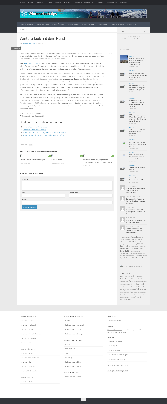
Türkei (127, 255)
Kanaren (132, 241)
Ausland (134, 237)
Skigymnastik (137, 251)
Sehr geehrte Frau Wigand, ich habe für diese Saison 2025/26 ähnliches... (135, 201)
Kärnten (140, 244)
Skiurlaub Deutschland (27, 24)
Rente (136, 248)
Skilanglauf (124, 253)
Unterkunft (131, 255)
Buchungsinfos (113, 346)
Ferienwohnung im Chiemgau (74, 334)
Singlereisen (123, 2)
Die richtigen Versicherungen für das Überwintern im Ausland (45, 135)
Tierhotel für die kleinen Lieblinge (34, 130)
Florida (127, 239)
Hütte (133, 239)
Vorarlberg (68, 357)
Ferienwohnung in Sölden (73, 366)
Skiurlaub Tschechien (117, 24)
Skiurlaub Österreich (58, 24)
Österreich (128, 258)
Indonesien (122, 241)
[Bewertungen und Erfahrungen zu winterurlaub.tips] (131, 266)
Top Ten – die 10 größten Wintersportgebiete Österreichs (137, 132)
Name (24, 192)
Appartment (127, 237)
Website (24, 199)
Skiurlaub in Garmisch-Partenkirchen (32, 334)
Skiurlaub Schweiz (73, 24)
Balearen (139, 237)
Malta (145, 246)
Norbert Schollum (29, 43)
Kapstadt (139, 241)
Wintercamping (112, 2)
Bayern (67, 320)
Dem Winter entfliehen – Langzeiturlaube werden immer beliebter (136, 157)
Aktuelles (23, 30)
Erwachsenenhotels (115, 320)
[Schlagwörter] (144, 52)
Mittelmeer (122, 248)
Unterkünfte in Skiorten (32, 63)
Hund (30, 144)
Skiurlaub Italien (103, 24)
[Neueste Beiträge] (123, 52)
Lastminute (100, 2)
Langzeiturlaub (131, 246)
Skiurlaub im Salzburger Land (30, 357)
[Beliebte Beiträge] (130, 52)
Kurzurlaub (66, 2)
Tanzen (135, 253)
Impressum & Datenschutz (117, 359)
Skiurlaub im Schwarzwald (29, 343)
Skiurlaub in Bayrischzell (28, 325)
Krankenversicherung (132, 244)
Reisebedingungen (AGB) (116, 341)
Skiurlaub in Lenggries (28, 329)
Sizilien (132, 251)
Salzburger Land (70, 349)
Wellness (58, 2)
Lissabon (137, 246)
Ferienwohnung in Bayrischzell (74, 325)
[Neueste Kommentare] (137, 52)
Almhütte (122, 237)
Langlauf (124, 246)
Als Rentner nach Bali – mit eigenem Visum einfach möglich (44, 132)
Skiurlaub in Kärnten (27, 353)
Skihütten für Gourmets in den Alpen (32, 160)
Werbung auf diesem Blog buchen (117, 371)
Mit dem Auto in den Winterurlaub (35, 127)
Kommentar (25, 179)
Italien (127, 241)
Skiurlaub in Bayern (43, 24)
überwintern (137, 257)
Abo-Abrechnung (112, 332)
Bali (142, 237)
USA (135, 255)
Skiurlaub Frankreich (88, 24)
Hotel (130, 239)
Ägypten (122, 258)
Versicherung (139, 255)
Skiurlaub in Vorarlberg (28, 366)
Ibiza (142, 239)
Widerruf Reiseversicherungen (118, 355)
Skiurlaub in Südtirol (27, 381)
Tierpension (123, 255)
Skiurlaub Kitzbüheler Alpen (29, 371)
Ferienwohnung (89, 2)
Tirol (66, 353)
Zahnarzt (145, 255)
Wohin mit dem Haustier (114, 330)
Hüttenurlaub (77, 2)
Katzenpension (123, 244)
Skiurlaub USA (131, 24)
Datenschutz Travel (115, 350)
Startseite (21, 2)
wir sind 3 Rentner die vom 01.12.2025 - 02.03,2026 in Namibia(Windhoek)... (134, 231)
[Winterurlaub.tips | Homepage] (83, 13)
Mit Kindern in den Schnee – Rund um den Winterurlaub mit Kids (137, 144)
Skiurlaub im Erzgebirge (28, 338)
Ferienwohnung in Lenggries (74, 329)
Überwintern (40, 2)
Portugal (131, 248)
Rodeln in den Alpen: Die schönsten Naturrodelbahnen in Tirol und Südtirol (138, 75)
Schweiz (141, 248)
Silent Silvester (56, 160)
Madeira (141, 246)
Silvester (49, 2)
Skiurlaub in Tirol (26, 362)
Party (127, 248)
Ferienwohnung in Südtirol (73, 377)
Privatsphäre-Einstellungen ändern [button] (118, 365)
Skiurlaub (30, 2)
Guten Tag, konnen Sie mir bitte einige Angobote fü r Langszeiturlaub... (135, 190)
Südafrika (131, 253)
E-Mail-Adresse (74, 192)
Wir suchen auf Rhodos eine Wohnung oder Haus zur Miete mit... (135, 212)
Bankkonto (122, 239)
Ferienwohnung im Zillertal (73, 362)
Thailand (139, 253)
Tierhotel (143, 253)
